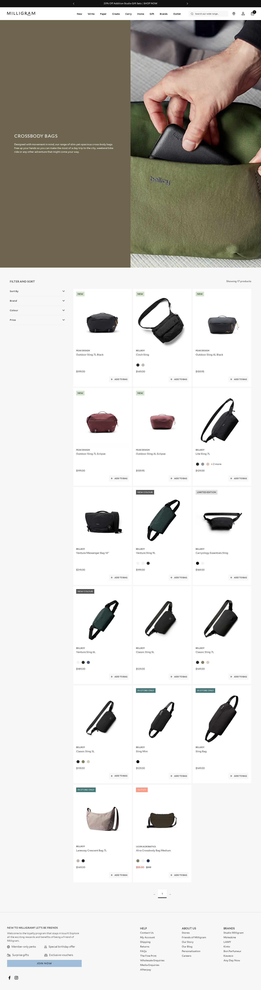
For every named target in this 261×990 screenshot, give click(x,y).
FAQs (143, 951)
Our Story (188, 942)
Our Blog (187, 946)
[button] (253, 14)
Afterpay (145, 969)
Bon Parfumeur (232, 951)
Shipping (145, 942)
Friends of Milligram (194, 937)
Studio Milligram (234, 932)
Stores (186, 932)
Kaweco (228, 955)
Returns (144, 946)
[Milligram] (22, 13)
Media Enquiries (149, 965)
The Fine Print (148, 955)
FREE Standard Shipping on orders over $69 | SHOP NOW (130, 3)
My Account (147, 937)
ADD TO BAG (121, 379)
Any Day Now (232, 960)
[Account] (243, 14)
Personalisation (191, 951)
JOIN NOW (44, 963)
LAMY (227, 942)
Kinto (227, 946)
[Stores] (234, 14)
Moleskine (230, 937)
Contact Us (147, 932)
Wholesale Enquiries (152, 960)
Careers (186, 955)
